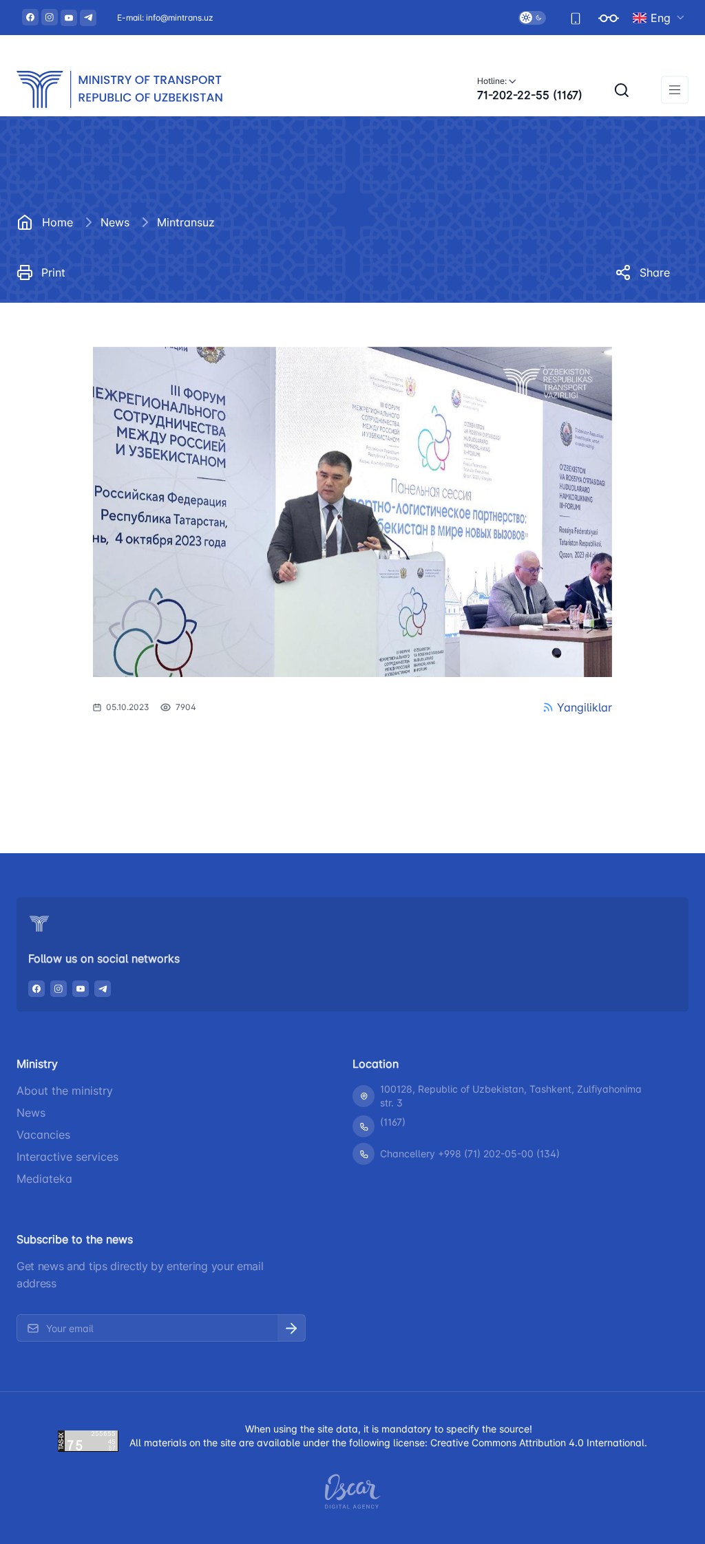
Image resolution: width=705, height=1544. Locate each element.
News (115, 222)
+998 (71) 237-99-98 (322, 764)
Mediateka (44, 1179)
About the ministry (65, 1090)
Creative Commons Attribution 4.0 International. (538, 1442)
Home (57, 222)
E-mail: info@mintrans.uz (165, 17)
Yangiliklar (584, 707)
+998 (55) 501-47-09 (509, 764)
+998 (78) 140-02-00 (140, 764)
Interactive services (67, 1157)
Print (53, 272)
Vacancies (43, 1134)
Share (655, 272)
